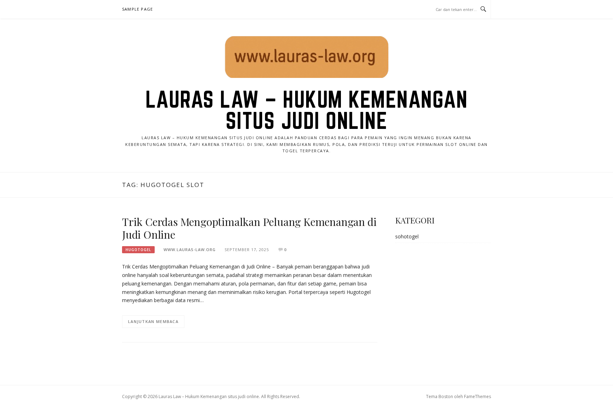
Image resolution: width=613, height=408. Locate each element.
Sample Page (137, 9)
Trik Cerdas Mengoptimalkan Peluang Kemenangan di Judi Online (249, 228)
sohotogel (407, 236)
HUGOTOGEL (138, 249)
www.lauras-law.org (190, 249)
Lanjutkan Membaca (153, 321)
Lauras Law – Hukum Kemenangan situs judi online (306, 109)
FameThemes (477, 396)
